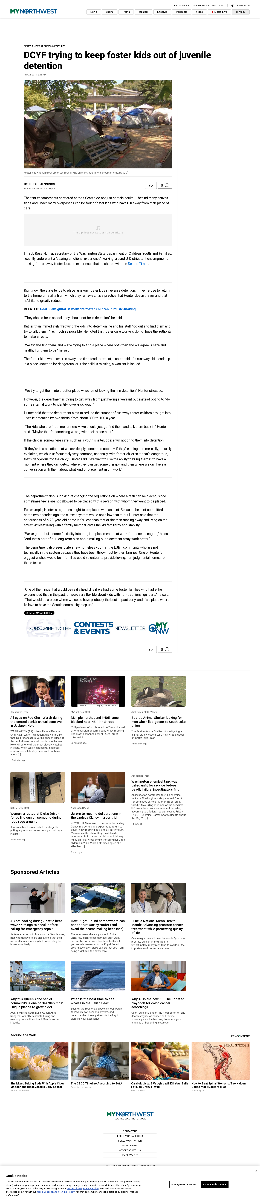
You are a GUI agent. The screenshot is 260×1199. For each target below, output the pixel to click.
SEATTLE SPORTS (201, 5)
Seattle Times (138, 264)
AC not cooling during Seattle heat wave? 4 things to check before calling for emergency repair (36, 925)
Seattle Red (218, 5)
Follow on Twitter (130, 1140)
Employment (130, 1155)
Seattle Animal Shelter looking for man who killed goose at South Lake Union (158, 722)
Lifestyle (162, 11)
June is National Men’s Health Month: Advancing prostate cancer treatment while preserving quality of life (157, 927)
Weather (143, 11)
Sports (110, 11)
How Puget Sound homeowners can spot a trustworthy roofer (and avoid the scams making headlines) (98, 925)
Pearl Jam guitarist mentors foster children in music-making (88, 309)
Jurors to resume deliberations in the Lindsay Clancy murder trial (96, 816)
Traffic (126, 11)
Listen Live (220, 11)
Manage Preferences (183, 1184)
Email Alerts (130, 1145)
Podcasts (181, 11)
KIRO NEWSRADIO (182, 5)
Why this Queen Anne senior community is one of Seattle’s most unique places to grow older (36, 1003)
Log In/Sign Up (242, 5)
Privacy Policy (91, 1188)
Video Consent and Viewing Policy (55, 1192)
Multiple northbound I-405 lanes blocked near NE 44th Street (95, 720)
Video (199, 11)
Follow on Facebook (130, 1135)
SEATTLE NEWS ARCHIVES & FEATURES (44, 46)
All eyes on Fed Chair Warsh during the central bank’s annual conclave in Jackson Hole (36, 722)
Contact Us (130, 1131)
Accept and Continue (215, 1184)
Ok (256, 1170)
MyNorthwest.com (127, 1165)
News (93, 11)
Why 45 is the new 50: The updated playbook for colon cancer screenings (157, 1003)
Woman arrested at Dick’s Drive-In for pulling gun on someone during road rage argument (36, 818)
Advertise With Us (130, 1150)
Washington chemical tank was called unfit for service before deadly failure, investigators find (155, 785)
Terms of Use (74, 1188)
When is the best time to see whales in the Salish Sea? (92, 1001)
